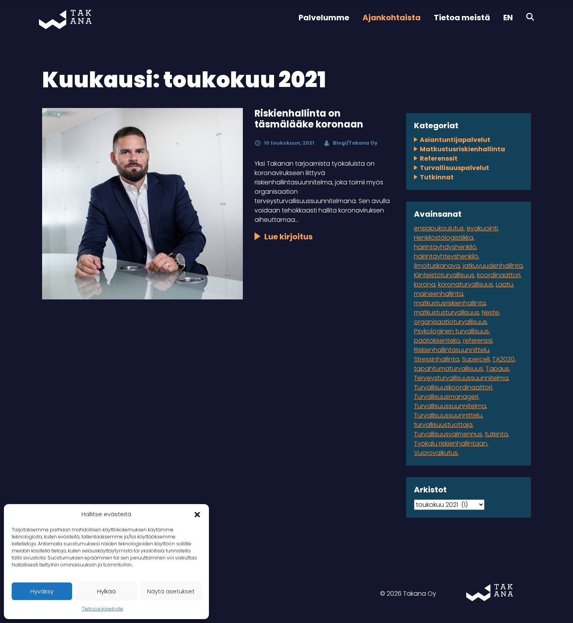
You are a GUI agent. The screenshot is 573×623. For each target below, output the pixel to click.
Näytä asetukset (171, 591)
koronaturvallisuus (465, 284)
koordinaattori (498, 275)
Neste (490, 312)
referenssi (477, 340)
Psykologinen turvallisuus (451, 331)
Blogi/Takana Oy (355, 143)
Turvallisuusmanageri (446, 396)
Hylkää (106, 591)
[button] (197, 514)
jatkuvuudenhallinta (493, 265)
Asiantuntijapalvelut (455, 139)
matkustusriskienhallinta (450, 303)
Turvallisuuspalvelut (454, 167)
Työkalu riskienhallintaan (450, 443)
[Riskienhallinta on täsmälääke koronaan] (142, 203)
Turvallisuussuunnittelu (448, 415)
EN (508, 17)
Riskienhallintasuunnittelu (451, 349)
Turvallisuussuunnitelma (450, 406)
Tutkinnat (437, 177)
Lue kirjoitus (288, 236)
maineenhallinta (438, 293)
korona (424, 284)
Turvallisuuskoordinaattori (453, 387)
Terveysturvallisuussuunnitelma (461, 377)
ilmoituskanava (437, 265)
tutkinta (496, 434)
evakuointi (482, 228)
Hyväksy (41, 591)
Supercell (476, 359)
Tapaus (497, 368)
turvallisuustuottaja (443, 424)
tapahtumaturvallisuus (448, 368)
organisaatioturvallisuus (450, 321)
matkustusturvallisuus (446, 312)
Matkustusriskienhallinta (462, 149)
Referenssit (439, 158)
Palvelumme (324, 17)
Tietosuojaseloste (102, 608)
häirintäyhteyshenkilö (446, 256)
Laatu (504, 284)
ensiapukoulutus (439, 228)
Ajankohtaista (392, 17)
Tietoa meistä (462, 17)
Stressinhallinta (436, 359)
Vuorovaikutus (436, 452)
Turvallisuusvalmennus (448, 434)
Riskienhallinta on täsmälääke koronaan (309, 119)
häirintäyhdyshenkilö (445, 246)
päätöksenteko (437, 340)
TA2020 (503, 359)
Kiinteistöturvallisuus (444, 275)
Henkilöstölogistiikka (443, 237)
